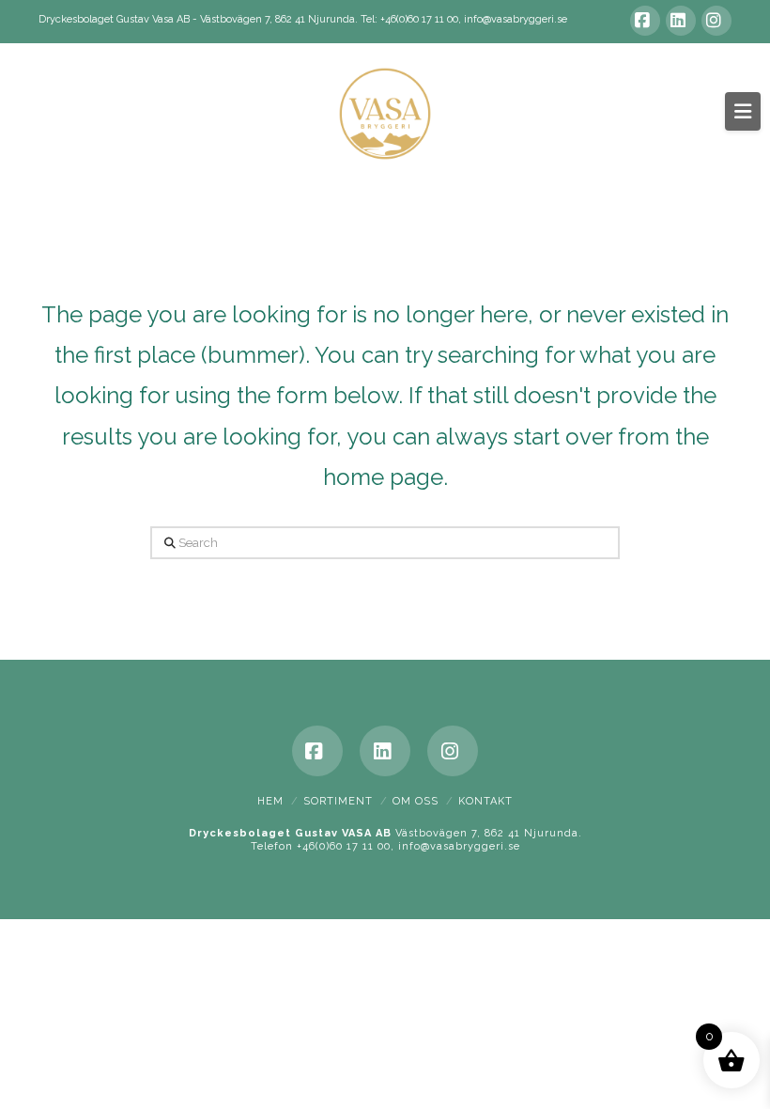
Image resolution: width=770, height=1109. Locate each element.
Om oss (416, 801)
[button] (743, 111)
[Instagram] (716, 21)
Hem (270, 801)
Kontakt (485, 801)
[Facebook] (645, 21)
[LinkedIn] (681, 21)
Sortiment (338, 801)
